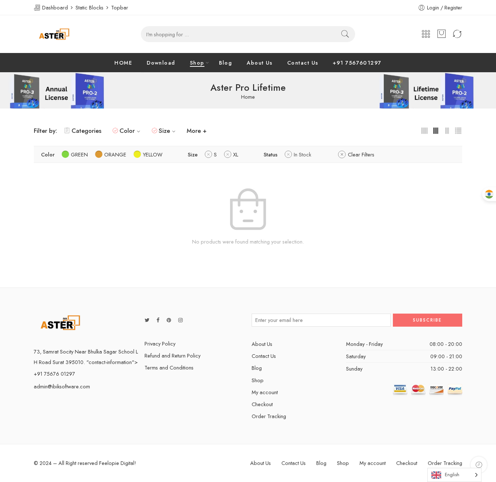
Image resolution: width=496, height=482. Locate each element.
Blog (225, 62)
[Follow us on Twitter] (147, 320)
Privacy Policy (160, 343)
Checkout (262, 404)
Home (248, 97)
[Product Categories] (426, 34)
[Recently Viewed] (479, 465)
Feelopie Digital (116, 463)
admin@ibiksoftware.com (62, 386)
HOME (123, 62)
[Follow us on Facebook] (157, 320)
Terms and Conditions (169, 367)
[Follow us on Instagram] (180, 320)
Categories (86, 130)
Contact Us (302, 62)
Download (161, 62)
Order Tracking (269, 416)
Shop (197, 62)
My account (265, 392)
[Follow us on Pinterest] (169, 320)
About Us (260, 62)
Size (164, 130)
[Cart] (441, 34)
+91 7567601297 (357, 62)
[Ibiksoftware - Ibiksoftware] (54, 34)
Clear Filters (361, 154)
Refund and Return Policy (172, 355)
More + (197, 130)
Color (127, 130)
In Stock (302, 154)
